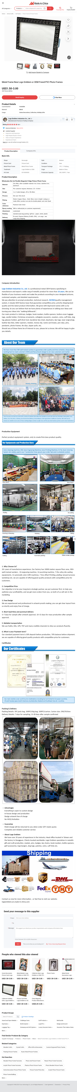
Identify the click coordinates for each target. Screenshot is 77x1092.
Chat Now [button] (58, 97)
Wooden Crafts (7, 1047)
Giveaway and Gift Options (28, 1027)
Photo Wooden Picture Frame (54, 1065)
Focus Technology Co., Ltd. (26, 1084)
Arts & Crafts (10, 13)
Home (3, 13)
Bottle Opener (24, 1024)
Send (18, 944)
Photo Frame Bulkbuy (9, 1074)
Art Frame (18, 13)
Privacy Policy (66, 1084)
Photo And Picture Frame (33, 1061)
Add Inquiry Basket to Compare (39, 72)
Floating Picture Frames (10, 1052)
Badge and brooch (62, 1024)
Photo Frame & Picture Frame (30, 13)
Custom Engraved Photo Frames (55, 1047)
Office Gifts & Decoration (35, 1047)
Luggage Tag (5, 1027)
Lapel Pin (41, 1024)
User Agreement (49, 1084)
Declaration (58, 1084)
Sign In (5, 142)
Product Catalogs (28, 1016)
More (3, 1078)
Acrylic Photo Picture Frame (56, 1070)
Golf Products (42, 1020)
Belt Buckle (60, 1020)
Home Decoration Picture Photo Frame (14, 1070)
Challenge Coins (24, 1020)
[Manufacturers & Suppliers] (38, 3)
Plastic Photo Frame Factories (53, 1061)
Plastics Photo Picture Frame (33, 1065)
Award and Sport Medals (9, 1020)
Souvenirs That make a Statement (66, 1027)
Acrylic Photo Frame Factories (12, 1065)
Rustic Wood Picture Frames (29, 1052)
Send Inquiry (19, 97)
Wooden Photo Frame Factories (12, 1061)
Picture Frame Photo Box (37, 1070)
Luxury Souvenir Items (44, 1027)
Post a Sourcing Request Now (56, 944)
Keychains (5, 1024)
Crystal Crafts (20, 1047)
